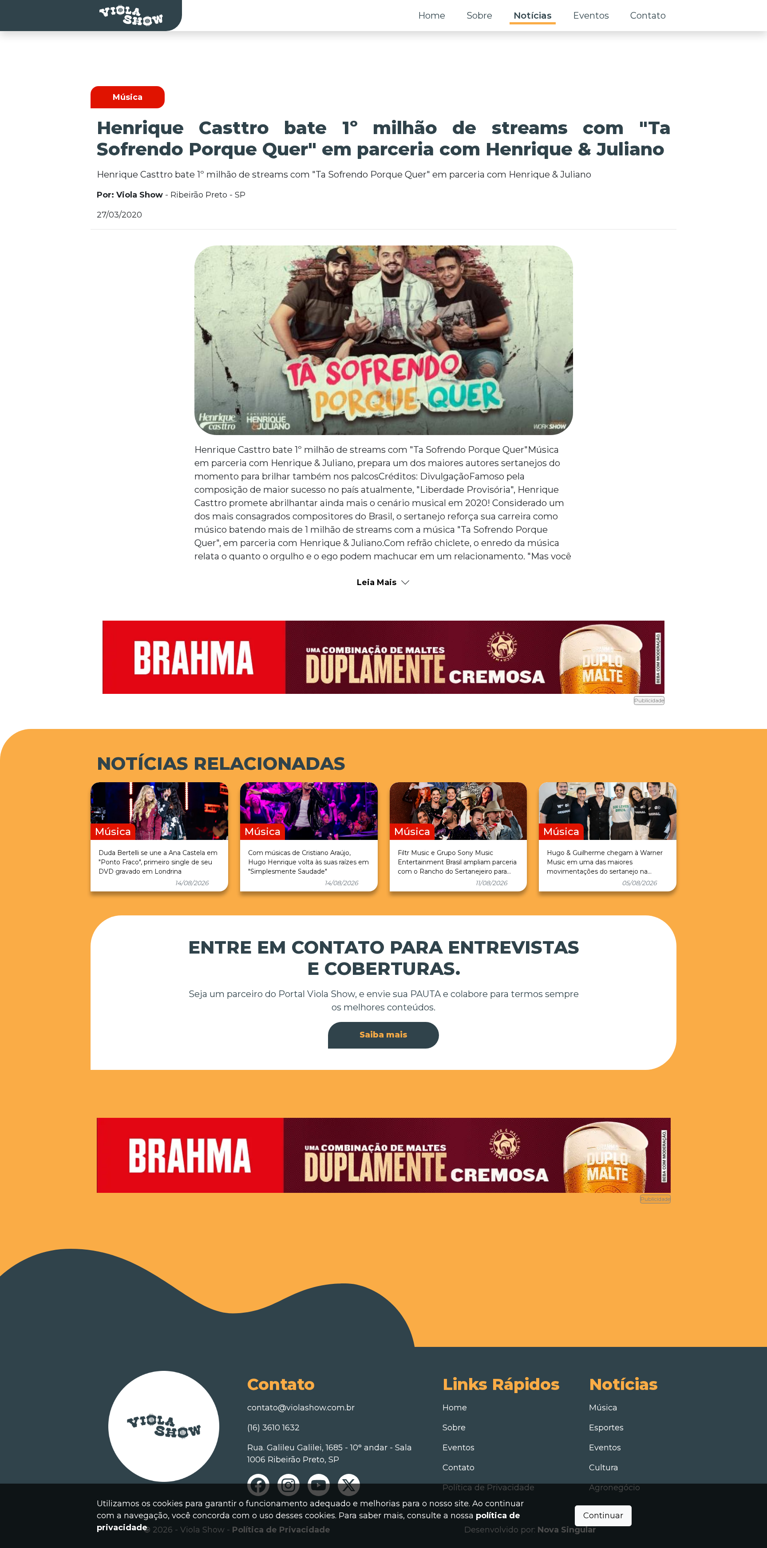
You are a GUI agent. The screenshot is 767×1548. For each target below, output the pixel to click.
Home (431, 15)
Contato (648, 15)
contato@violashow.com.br (301, 1408)
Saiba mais (383, 1035)
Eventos (591, 15)
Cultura (603, 1468)
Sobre (479, 15)
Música (603, 1408)
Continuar (603, 1515)
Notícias (533, 15)
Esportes (606, 1428)
